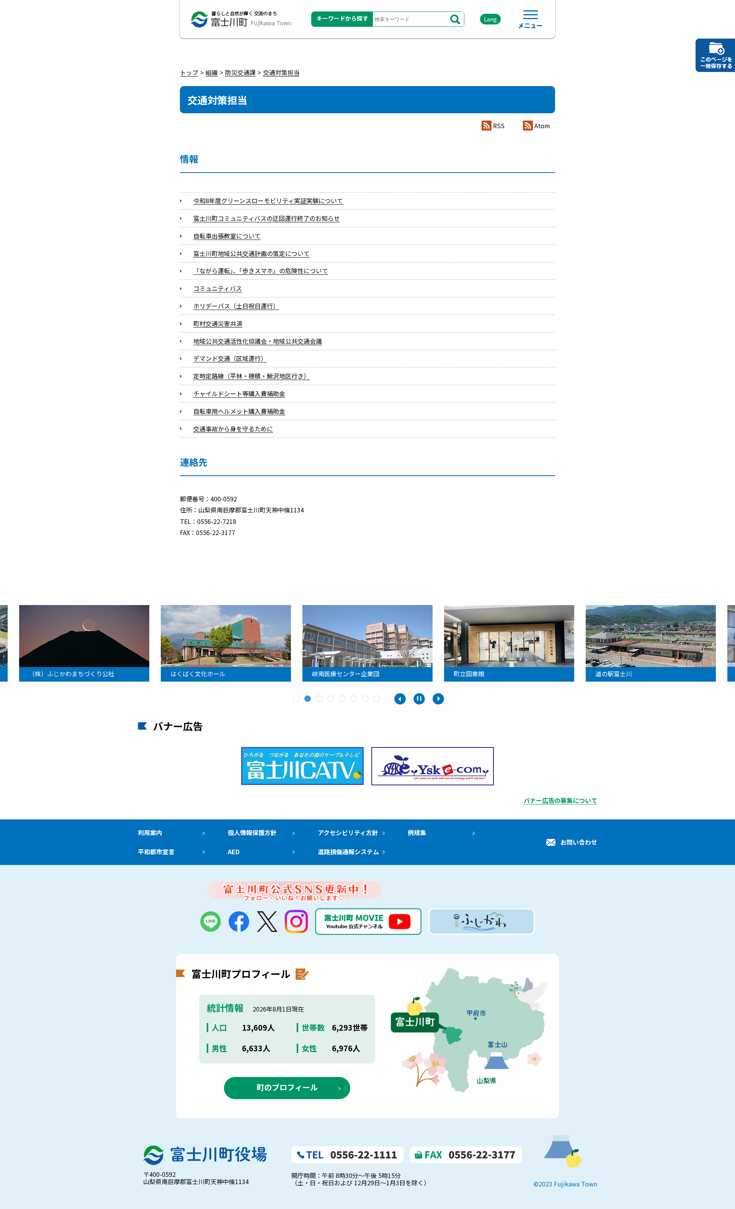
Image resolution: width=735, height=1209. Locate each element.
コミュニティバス (217, 288)
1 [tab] (297, 699)
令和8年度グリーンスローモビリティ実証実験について (268, 200)
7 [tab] (365, 699)
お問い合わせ (578, 842)
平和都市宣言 (156, 851)
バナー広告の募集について (560, 800)
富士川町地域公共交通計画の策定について (251, 253)
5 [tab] (342, 699)
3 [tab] (319, 699)
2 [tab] (308, 699)
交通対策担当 (281, 72)
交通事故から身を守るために (233, 428)
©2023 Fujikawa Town (565, 1183)
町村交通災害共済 (217, 323)
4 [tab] (331, 699)
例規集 (417, 832)
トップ (189, 72)
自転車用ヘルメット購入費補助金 (239, 411)
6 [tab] (354, 699)
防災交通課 (240, 72)
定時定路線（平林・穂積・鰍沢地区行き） (251, 375)
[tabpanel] (367, 643)
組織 (212, 72)
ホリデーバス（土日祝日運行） (236, 305)
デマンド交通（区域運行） (230, 358)
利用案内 (150, 832)
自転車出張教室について (227, 235)
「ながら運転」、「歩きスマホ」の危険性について (260, 270)
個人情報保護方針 (252, 832)
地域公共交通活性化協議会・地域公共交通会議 (257, 341)
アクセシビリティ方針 (348, 832)
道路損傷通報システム (348, 851)
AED (234, 851)
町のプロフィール (287, 1087)
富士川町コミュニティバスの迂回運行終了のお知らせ (266, 218)
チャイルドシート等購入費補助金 (239, 393)
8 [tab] (377, 699)
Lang (490, 19)
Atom (542, 125)
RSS (499, 125)
